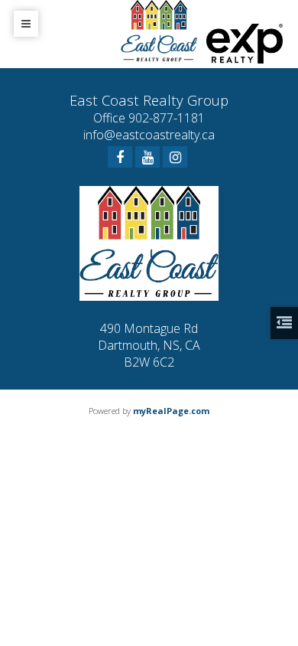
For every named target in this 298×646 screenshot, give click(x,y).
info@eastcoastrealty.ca (149, 134)
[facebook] (120, 157)
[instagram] (175, 157)
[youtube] (147, 157)
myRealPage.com (171, 410)
